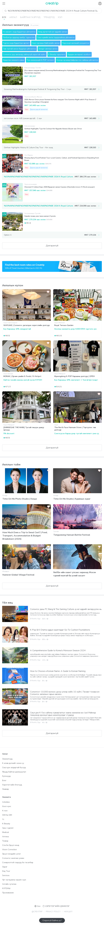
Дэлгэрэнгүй (52, 245)
